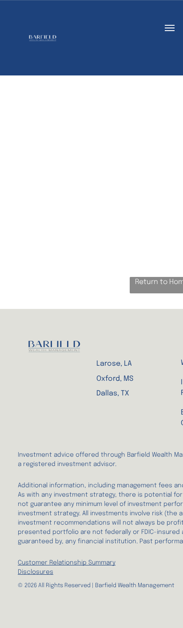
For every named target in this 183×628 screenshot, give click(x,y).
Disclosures (35, 572)
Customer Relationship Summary (66, 563)
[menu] (170, 28)
